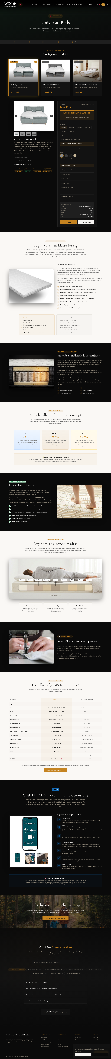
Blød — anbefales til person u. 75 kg (71, 139)
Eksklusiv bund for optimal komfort (22, 164)
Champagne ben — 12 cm (68, 170)
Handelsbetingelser (97, 1039)
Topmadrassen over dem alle (21, 157)
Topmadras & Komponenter (54, 969)
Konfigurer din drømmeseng (54, 918)
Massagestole (37, 4)
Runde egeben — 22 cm (67, 187)
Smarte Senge (47, 4)
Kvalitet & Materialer (17, 969)
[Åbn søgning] (94, 4)
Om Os (59, 1037)
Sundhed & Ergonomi (95, 969)
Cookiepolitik (95, 1042)
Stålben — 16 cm (66, 178)
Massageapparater (45, 1046)
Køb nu (69, 222)
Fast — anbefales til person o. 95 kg (71, 148)
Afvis (100, 1055)
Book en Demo (87, 222)
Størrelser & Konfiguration (75, 969)
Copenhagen (78, 1037)
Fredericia (77, 1039)
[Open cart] (106, 4)
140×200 (87, 127)
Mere (89, 4)
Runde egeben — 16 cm (67, 192)
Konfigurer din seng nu (54, 770)
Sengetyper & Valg (35, 969)
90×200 (71, 127)
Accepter (83, 1055)
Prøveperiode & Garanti (39, 973)
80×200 (64, 127)
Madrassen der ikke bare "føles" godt (22, 160)
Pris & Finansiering (74, 973)
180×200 (72, 131)
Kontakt (60, 1044)
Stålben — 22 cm (66, 174)
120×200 (79, 127)
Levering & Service (57, 973)
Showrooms (60, 1039)
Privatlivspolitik (96, 1037)
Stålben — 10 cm (66, 183)
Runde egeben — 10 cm (67, 196)
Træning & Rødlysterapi (62, 4)
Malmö (76, 1042)
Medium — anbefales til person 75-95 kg (72, 143)
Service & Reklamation (63, 1046)
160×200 (64, 131)
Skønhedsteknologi (79, 4)
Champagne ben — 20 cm (68, 165)
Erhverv (60, 1042)
